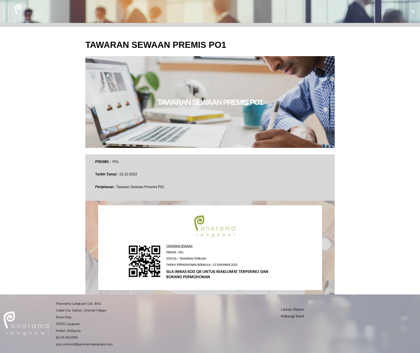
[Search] (413, 11)
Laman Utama (292, 309)
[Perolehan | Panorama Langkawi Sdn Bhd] (28, 11)
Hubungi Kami (292, 316)
